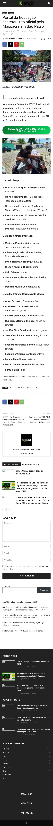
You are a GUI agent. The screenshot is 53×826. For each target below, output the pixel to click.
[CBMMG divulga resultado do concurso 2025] (8, 474)
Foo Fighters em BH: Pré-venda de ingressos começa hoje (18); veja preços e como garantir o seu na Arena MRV (25, 608)
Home (4, 9)
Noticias (11, 13)
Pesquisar (6, 586)
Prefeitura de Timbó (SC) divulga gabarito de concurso (23, 631)
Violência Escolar (32, 388)
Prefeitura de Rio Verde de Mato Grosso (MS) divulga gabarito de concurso (23, 624)
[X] (10, 44)
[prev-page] (4, 509)
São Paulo (21, 388)
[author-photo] (26, 446)
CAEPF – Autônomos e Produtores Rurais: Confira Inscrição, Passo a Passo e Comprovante (13, 421)
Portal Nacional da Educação (14, 38)
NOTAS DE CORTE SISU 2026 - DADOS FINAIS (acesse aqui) (26, 130)
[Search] (49, 3)
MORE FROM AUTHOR (30, 464)
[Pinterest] (16, 44)
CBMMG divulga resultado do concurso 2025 (19, 602)
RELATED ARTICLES (11, 464)
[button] (4, 3)
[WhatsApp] (21, 44)
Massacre (13, 388)
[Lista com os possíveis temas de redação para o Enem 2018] (8, 720)
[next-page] (7, 509)
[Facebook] (4, 44)
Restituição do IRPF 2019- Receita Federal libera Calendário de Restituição (40, 419)
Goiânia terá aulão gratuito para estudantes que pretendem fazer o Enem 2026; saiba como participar (32, 500)
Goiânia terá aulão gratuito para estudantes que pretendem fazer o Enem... (31, 687)
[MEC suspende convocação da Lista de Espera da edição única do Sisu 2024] (8, 708)
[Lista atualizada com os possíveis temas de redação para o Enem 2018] (8, 732)
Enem (11, 9)
